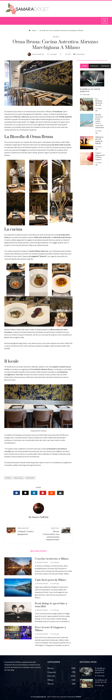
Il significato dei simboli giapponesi (90, 90)
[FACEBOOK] (16, 493)
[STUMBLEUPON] (51, 493)
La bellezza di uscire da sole (99, 102)
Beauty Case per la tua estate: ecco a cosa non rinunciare (99, 121)
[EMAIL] (60, 493)
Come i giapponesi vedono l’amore (100, 156)
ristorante (30, 478)
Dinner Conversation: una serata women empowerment (51, 534)
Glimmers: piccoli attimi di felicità (99, 140)
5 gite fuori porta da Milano (50, 580)
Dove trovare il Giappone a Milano (50, 629)
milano (8, 478)
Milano (56, 37)
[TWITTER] (25, 493)
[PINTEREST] (43, 493)
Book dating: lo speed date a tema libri (51, 605)
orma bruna (19, 478)
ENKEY (78, 697)
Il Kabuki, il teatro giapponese (26, 531)
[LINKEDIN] (34, 493)
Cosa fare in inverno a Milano (52, 558)
